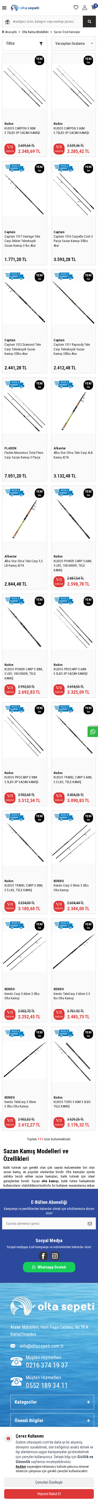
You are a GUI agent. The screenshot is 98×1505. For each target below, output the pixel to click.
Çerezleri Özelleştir (49, 1482)
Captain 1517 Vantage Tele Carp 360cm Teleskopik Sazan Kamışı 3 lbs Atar (22, 240)
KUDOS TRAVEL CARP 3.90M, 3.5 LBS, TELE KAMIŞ (23, 887)
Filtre (10, 43)
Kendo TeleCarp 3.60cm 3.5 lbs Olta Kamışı (72, 996)
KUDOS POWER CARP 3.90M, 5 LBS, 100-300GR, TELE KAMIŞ (23, 673)
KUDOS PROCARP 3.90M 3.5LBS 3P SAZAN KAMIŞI (21, 779)
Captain (9, 232)
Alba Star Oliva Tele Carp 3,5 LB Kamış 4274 (23, 563)
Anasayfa (11, 32)
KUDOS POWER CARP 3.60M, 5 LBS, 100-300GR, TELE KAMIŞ (73, 565)
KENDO (59, 881)
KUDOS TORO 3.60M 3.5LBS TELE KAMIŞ (72, 1104)
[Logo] (52, 1307)
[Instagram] (55, 1256)
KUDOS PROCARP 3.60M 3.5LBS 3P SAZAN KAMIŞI (71, 671)
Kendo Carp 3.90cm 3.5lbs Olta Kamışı (71, 887)
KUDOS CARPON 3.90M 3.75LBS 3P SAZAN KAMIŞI (22, 130)
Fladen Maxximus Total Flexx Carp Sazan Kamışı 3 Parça (23, 455)
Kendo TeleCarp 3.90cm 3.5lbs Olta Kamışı (20, 1104)
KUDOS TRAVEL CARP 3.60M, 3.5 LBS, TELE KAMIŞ (73, 779)
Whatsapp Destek (52, 1267)
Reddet (21, 1467)
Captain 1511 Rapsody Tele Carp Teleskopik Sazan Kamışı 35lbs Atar (72, 349)
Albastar (60, 448)
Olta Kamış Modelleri (35, 32)
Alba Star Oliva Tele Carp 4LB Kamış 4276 (73, 455)
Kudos (9, 124)
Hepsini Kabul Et (49, 1494)
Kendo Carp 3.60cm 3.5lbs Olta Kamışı (21, 996)
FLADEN (10, 448)
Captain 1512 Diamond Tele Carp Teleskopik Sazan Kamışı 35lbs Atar (22, 349)
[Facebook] (43, 1256)
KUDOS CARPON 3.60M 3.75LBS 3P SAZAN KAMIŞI (71, 130)
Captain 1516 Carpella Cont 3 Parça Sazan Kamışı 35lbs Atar (73, 240)
